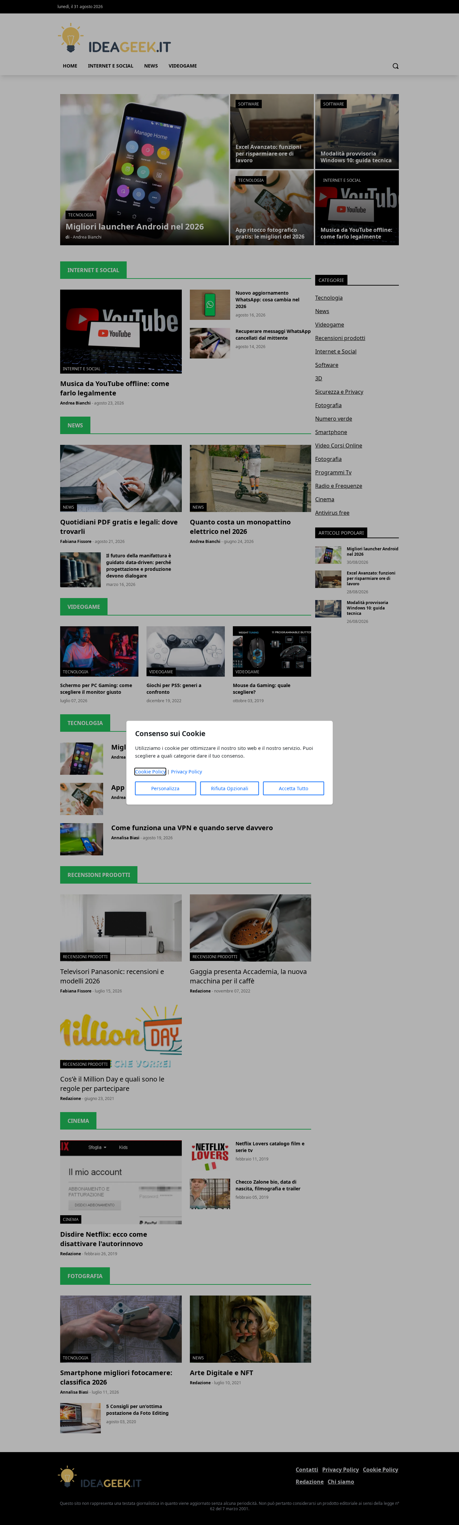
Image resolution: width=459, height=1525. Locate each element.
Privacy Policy (186, 771)
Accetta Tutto (293, 788)
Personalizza (165, 788)
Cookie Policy (150, 771)
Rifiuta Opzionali (229, 788)
